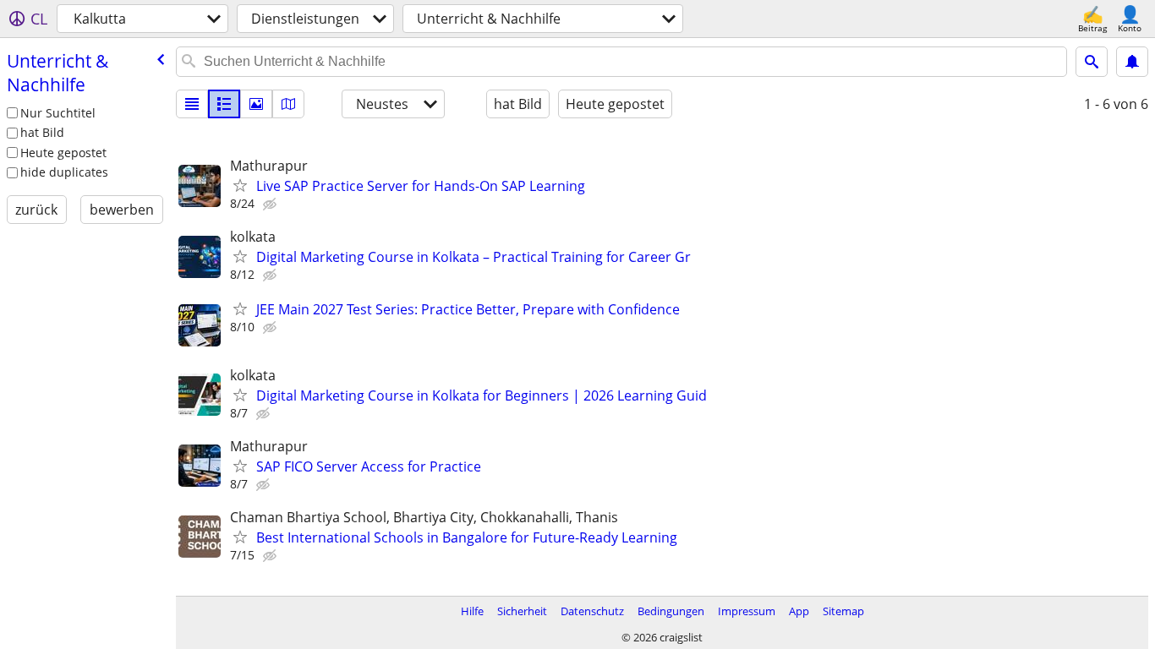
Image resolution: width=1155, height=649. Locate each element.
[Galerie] (256, 104)
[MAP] (288, 104)
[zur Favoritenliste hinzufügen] (240, 185)
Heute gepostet (63, 153)
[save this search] (1132, 61)
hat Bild (42, 132)
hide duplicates (64, 172)
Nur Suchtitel (58, 113)
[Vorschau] (224, 104)
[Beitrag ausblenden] (271, 204)
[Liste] (192, 104)
